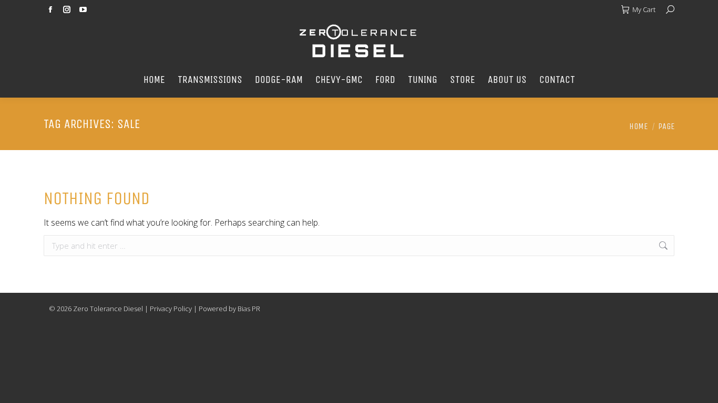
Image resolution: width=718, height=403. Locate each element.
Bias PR (249, 308)
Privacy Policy (171, 308)
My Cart (643, 9)
